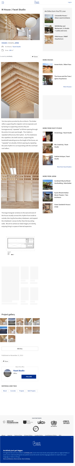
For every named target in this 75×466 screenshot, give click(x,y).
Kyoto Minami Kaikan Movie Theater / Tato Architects (61, 195)
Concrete (13, 391)
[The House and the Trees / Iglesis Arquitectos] (48, 80)
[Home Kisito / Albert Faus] (48, 68)
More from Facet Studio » (64, 167)
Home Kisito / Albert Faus (62, 64)
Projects (21, 391)
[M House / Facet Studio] (3, 321)
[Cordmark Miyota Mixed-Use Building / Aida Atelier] (48, 185)
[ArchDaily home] (36, 2)
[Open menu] (2, 2)
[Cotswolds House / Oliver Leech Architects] (49, 18)
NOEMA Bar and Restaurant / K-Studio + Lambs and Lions (62, 28)
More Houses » (67, 86)
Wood (5, 391)
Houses (4, 43)
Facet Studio (17, 47)
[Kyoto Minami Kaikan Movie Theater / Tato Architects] (48, 196)
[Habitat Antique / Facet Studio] (48, 160)
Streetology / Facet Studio (63, 133)
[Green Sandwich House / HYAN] (48, 208)
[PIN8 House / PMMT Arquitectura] (49, 39)
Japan (16, 43)
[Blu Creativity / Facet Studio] (48, 148)
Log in (70, 2)
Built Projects (31, 391)
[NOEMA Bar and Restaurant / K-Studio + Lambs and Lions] (49, 29)
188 (10, 50)
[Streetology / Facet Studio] (48, 137)
